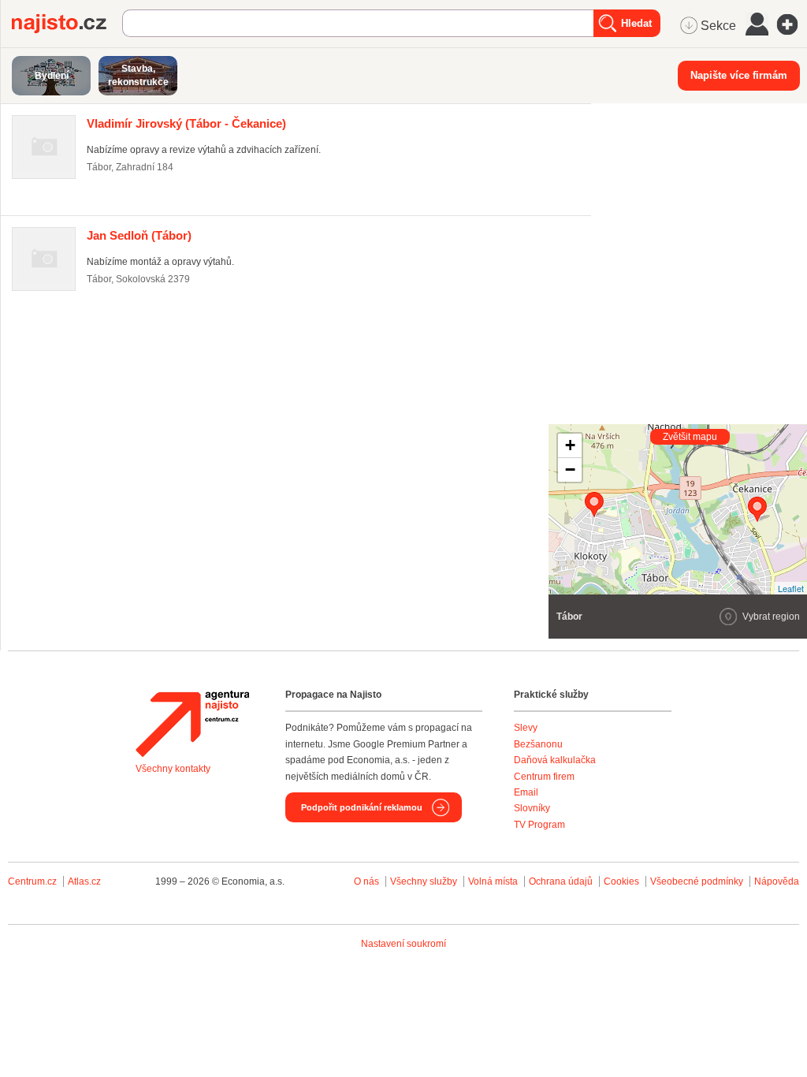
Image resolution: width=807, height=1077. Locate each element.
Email (526, 792)
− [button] (570, 469)
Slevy (525, 727)
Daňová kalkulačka (555, 760)
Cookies (621, 881)
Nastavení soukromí (403, 943)
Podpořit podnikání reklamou (361, 807)
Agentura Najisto (192, 724)
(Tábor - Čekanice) (186, 123)
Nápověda (776, 881)
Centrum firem (544, 776)
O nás (366, 881)
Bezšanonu (538, 744)
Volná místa (493, 881)
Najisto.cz (67, 23)
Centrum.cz (32, 881)
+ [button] (570, 445)
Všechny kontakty (173, 768)
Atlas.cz (84, 881)
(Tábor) (139, 235)
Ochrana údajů (561, 881)
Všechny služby (424, 881)
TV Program (539, 824)
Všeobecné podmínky (696, 881)
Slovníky (532, 808)
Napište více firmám (738, 75)
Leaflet (791, 588)
